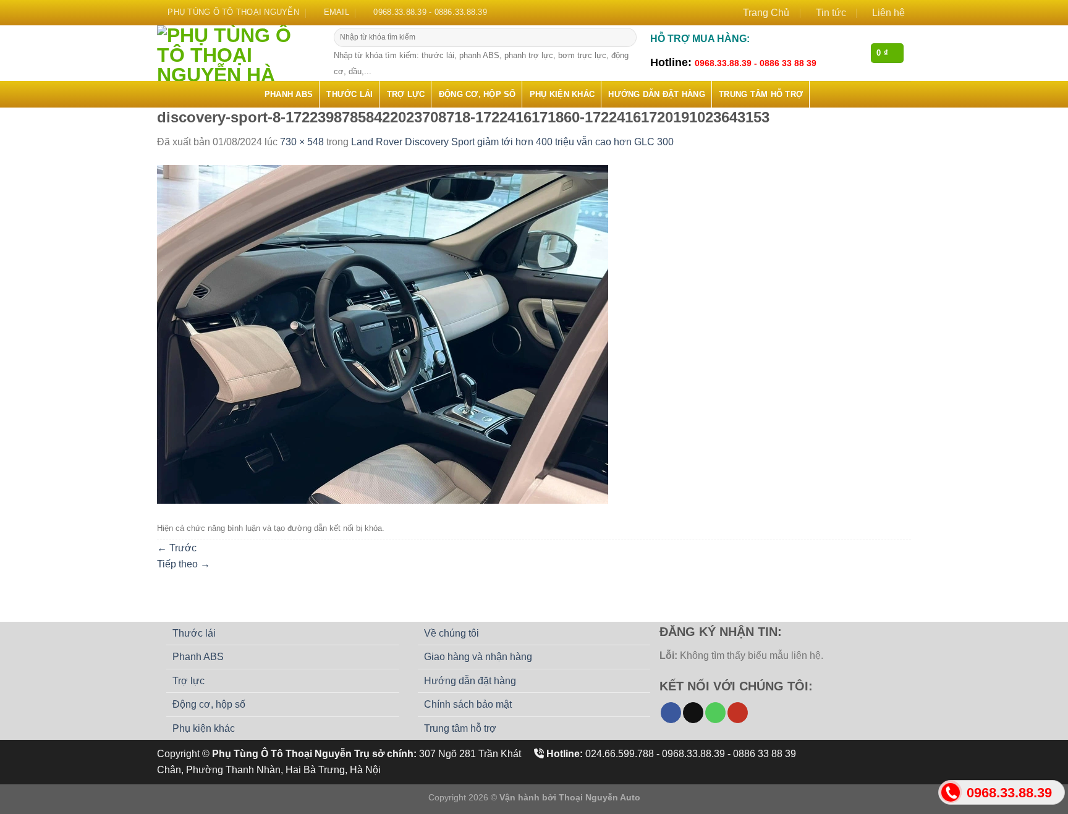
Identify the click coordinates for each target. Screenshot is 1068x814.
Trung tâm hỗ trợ (761, 94)
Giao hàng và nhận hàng (478, 656)
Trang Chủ (766, 12)
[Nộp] (625, 38)
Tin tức (831, 12)
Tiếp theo (183, 564)
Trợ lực (406, 94)
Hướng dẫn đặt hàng (656, 94)
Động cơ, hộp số (477, 94)
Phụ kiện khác (562, 94)
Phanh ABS (289, 94)
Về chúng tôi (451, 633)
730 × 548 (302, 142)
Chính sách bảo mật (468, 704)
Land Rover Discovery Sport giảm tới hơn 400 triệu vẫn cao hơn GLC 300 (512, 142)
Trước (177, 548)
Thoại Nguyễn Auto (599, 797)
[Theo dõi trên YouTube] (737, 712)
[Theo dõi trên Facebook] (671, 712)
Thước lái (349, 94)
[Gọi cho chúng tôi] (715, 712)
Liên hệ (888, 12)
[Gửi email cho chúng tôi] (693, 712)
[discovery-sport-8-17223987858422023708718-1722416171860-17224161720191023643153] (382, 333)
